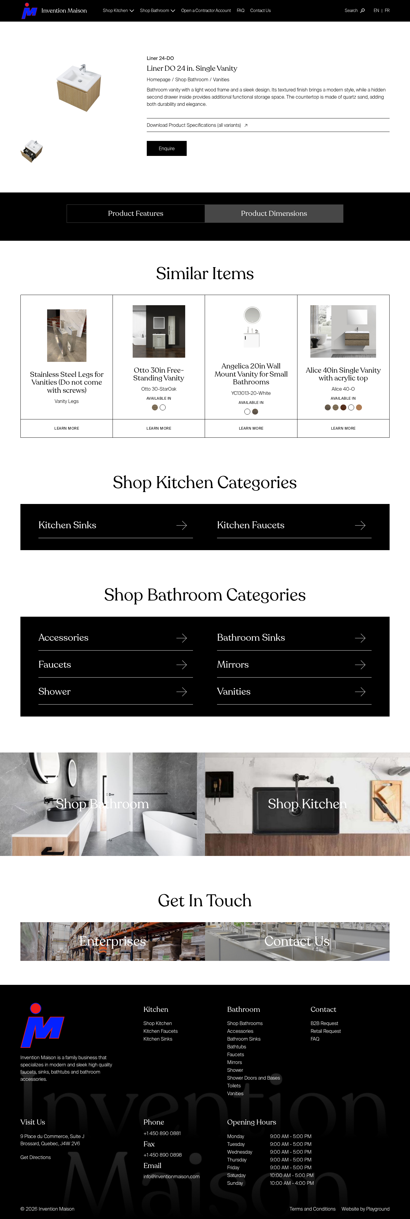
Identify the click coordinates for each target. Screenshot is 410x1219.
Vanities (221, 79)
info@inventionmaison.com (171, 1176)
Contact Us (260, 10)
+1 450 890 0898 (162, 1155)
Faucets (235, 1054)
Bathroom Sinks (244, 1039)
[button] (118, 10)
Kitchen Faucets (160, 1031)
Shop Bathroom (191, 79)
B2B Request (324, 1023)
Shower (235, 1070)
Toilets (234, 1085)
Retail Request (326, 1031)
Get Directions (35, 1157)
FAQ (240, 10)
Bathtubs (236, 1046)
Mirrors (234, 1062)
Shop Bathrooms (245, 1023)
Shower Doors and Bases (253, 1077)
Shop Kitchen (157, 1023)
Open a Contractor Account (206, 10)
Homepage (158, 79)
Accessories (240, 1031)
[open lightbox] (81, 88)
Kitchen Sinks (157, 1039)
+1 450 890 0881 (162, 1133)
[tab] (136, 213)
